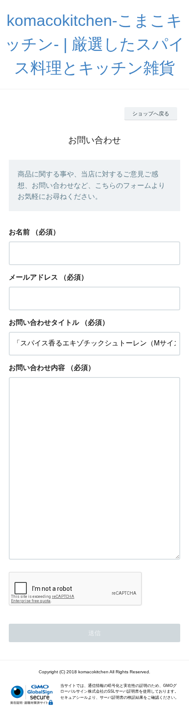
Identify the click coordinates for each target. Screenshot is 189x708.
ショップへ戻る (150, 114)
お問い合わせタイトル (44, 322)
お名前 (19, 232)
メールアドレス (33, 277)
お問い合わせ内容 (37, 367)
